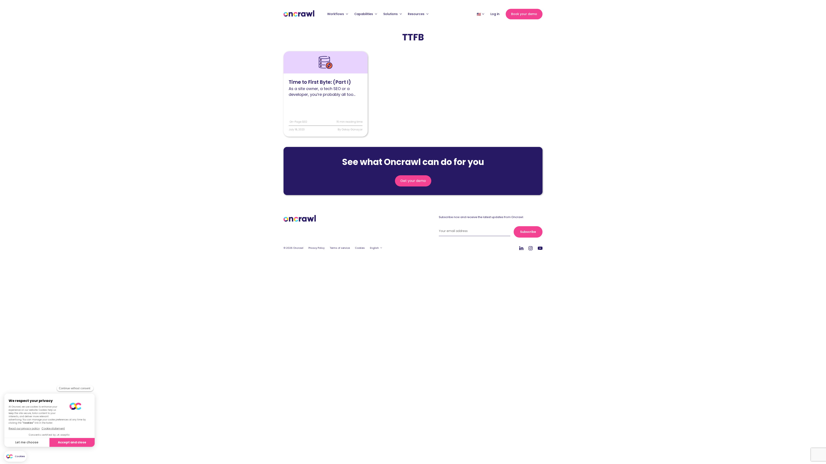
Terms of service (340, 248)
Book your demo (524, 14)
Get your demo (413, 180)
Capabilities (364, 14)
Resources (416, 14)
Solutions (391, 14)
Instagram (531, 248)
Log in (494, 14)
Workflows (336, 14)
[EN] (478, 14)
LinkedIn (521, 248)
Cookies (360, 248)
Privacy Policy (316, 248)
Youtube (540, 248)
